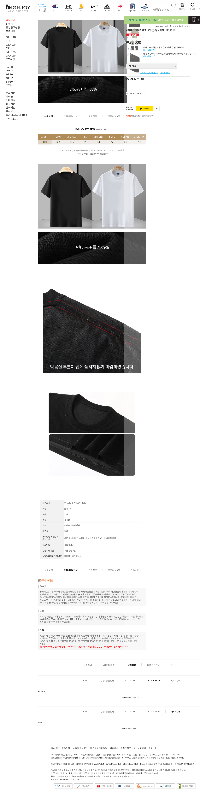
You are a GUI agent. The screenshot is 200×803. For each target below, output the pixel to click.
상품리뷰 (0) (114, 116)
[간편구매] (144, 108)
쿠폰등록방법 (140, 748)
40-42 (9, 70)
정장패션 (10, 104)
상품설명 (48, 116)
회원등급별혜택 (149, 50)
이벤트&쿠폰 (12, 118)
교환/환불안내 (71, 116)
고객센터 (152, 748)
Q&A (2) (174, 664)
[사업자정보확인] (138, 758)
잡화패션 (10, 107)
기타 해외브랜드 (179, 26)
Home (155, 26)
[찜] (157, 108)
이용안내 (66, 748)
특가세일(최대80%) (16, 115)
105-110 (11, 37)
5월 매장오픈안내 (163, 10)
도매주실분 (126, 748)
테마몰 (9, 96)
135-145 (11, 52)
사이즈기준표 (165, 73)
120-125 (11, 44)
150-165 (11, 55)
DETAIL (86, 680)
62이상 (9, 85)
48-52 (9, 78)
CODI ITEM (131, 680)
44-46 (9, 74)
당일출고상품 (13, 27)
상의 (188, 26)
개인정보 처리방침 (98, 748)
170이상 (10, 59)
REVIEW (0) (154, 680)
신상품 (9, 23)
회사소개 (55, 748)
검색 (171, 5)
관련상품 (92, 116)
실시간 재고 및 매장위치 (149, 73)
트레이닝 (10, 100)
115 (8, 41)
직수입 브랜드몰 (165, 26)
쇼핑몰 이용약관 (80, 748)
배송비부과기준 (149, 56)
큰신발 (9, 111)
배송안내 (114, 748)
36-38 (9, 67)
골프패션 (10, 93)
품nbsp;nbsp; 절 (135, 93)
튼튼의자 (10, 31)
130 (8, 48)
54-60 (9, 81)
